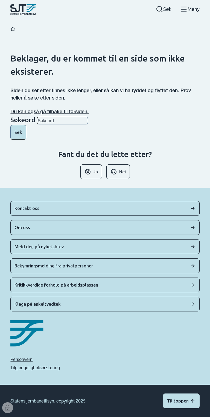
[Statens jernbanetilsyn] (23, 9)
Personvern (21, 359)
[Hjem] (12, 29)
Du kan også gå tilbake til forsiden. (49, 111)
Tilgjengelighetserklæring (35, 367)
